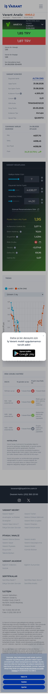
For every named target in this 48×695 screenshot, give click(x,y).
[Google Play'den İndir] (24, 353)
